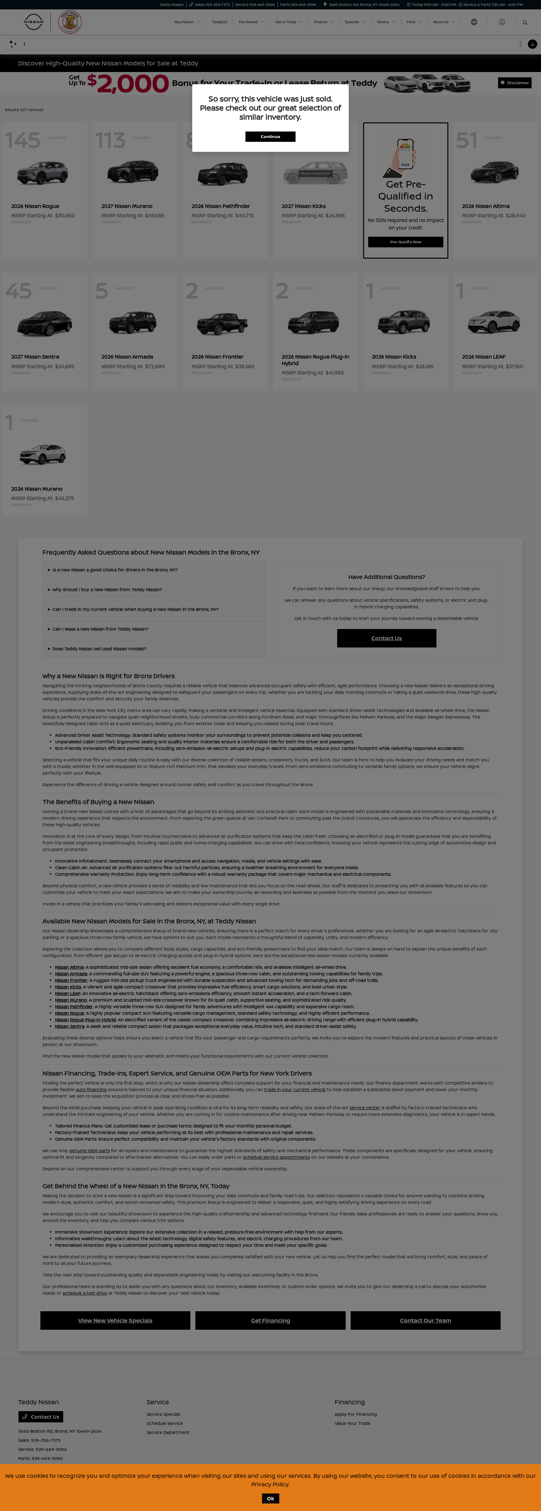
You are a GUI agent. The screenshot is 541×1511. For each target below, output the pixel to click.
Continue (270, 136)
